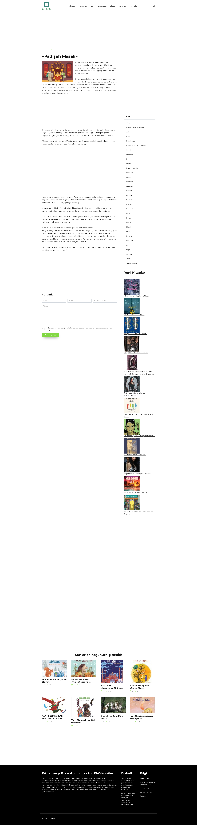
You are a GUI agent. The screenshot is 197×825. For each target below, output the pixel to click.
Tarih (128, 259)
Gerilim (129, 200)
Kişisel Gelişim (131, 209)
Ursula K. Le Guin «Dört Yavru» (112, 717)
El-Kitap (45, 50)
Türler (72, 6)
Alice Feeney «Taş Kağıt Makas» (137, 296)
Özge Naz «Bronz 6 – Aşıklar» (136, 353)
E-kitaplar (53, 50)
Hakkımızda (144, 778)
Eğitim (128, 177)
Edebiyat (129, 173)
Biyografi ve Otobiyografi (136, 145)
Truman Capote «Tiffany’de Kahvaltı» (139, 436)
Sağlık (128, 250)
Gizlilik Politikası (146, 792)
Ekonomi (129, 182)
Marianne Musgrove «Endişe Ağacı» (139, 686)
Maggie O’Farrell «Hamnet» (135, 334)
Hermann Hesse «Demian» (135, 455)
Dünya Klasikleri (132, 168)
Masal (60, 50)
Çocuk (128, 150)
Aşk (127, 132)
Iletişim (143, 796)
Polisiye (129, 236)
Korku (128, 213)
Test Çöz (133, 6)
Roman (129, 245)
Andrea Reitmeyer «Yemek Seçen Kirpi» (81, 680)
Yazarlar (83, 6)
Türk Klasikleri (131, 263)
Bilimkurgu (130, 141)
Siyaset (129, 254)
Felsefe (129, 191)
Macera (129, 222)
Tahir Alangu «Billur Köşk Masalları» (83, 721)
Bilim (128, 136)
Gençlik (129, 195)
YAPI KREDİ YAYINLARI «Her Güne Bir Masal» (52, 717)
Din (127, 159)
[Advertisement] (98, 32)
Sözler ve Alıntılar (118, 6)
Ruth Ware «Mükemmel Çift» (136, 493)
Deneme (129, 154)
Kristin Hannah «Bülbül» (134, 315)
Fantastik (129, 186)
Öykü (128, 232)
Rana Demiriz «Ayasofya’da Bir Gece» (112, 686)
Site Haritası (144, 788)
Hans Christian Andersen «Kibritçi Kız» (141, 717)
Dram (128, 164)
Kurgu (128, 218)
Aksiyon (129, 123)
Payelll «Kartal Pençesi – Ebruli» (137, 474)
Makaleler (102, 6)
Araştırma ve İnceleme (135, 127)
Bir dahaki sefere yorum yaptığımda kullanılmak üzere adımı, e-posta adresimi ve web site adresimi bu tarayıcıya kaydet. (78, 329)
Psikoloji (129, 241)
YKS (91, 6)
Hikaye (129, 204)
